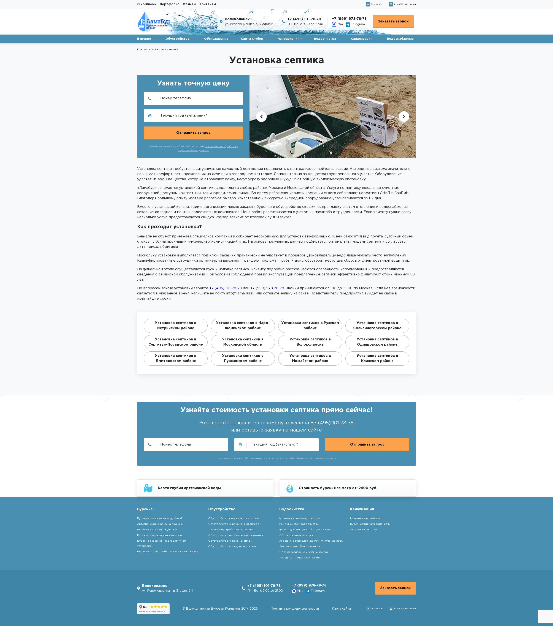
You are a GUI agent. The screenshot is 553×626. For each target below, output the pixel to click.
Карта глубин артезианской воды (189, 488)
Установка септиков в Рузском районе (310, 325)
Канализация (361, 39)
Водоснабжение (400, 39)
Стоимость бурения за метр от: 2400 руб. (338, 488)
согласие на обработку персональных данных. (304, 458)
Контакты (207, 4)
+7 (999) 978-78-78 (349, 19)
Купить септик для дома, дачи (370, 524)
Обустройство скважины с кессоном (234, 518)
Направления (288, 39)
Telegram (358, 24)
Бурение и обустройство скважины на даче (167, 551)
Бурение (144, 39)
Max (340, 24)
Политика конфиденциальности (295, 608)
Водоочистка (325, 39)
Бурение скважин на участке (157, 529)
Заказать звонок (393, 21)
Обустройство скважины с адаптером (234, 524)
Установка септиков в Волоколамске (310, 342)
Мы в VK (376, 4)
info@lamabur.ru (405, 4)
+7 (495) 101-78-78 (304, 19)
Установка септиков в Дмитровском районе (175, 358)
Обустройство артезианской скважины (235, 535)
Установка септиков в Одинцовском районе (377, 342)
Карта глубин (252, 39)
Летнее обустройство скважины (231, 529)
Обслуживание (216, 39)
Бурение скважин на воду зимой (160, 518)
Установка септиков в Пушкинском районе (243, 358)
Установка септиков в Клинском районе (377, 358)
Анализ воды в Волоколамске (300, 546)
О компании (147, 4)
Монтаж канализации (365, 518)
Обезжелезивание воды (296, 535)
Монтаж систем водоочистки (299, 518)
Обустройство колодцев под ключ (232, 546)
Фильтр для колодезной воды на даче (305, 529)
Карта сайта (341, 608)
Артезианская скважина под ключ (160, 524)
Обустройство (177, 39)
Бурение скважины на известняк (159, 535)
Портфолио (170, 4)
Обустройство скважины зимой (230, 541)
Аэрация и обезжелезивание (299, 557)
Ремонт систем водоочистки (299, 524)
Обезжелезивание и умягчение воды (305, 552)
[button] (261, 116)
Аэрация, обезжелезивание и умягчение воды (311, 541)
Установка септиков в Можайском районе (310, 358)
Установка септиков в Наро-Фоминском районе (243, 325)
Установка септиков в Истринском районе (175, 325)
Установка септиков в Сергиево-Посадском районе (175, 342)
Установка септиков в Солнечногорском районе (377, 325)
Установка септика (363, 529)
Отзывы (189, 4)
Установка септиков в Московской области (243, 342)
